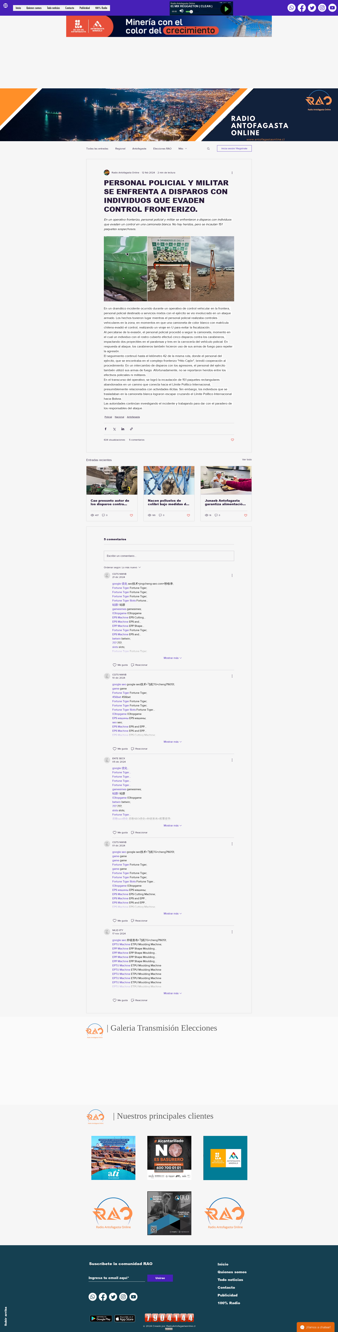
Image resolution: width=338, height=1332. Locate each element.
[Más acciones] (232, 172)
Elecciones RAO (162, 148)
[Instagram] (322, 8)
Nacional (119, 416)
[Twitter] (312, 8)
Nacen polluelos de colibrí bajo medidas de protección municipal (168, 502)
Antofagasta (139, 148)
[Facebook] (302, 8)
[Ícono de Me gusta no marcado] (114, 665)
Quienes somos (232, 1272)
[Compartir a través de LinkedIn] (122, 429)
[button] (208, 148)
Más (181, 148)
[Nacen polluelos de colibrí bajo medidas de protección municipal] (169, 480)
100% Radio (229, 1303)
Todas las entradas (97, 148)
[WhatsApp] (291, 8)
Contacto (226, 1287)
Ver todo (247, 459)
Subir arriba (5, 1316)
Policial (108, 416)
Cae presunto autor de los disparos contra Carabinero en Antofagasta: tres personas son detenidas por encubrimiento (111, 502)
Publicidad (227, 1295)
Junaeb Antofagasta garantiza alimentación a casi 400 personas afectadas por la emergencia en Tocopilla (225, 502)
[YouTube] (332, 8)
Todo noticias (230, 1280)
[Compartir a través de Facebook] (105, 429)
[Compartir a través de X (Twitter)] (114, 429)
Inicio (223, 1264)
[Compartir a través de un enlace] (131, 429)
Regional (120, 148)
